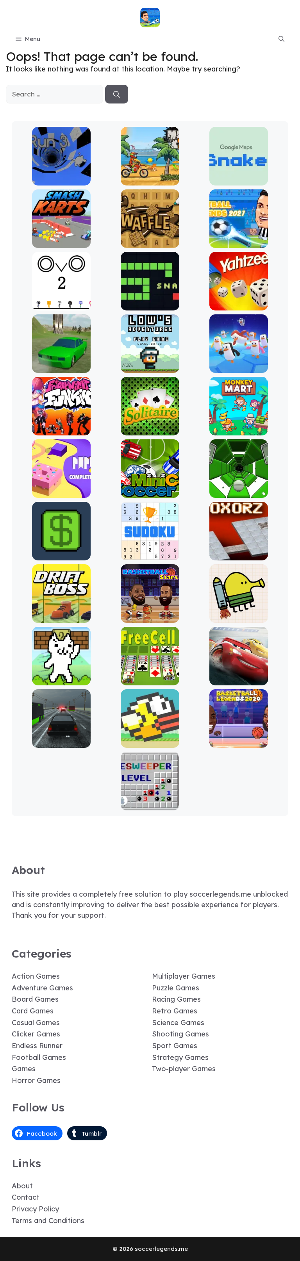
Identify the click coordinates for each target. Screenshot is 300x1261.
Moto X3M (150, 180)
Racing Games (176, 999)
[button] (281, 39)
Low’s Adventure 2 (150, 367)
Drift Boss (61, 617)
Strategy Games (180, 1057)
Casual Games (36, 1022)
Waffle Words (150, 242)
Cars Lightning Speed (238, 679)
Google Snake (239, 180)
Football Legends (239, 242)
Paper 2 (61, 492)
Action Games (36, 976)
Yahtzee (239, 305)
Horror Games (36, 1080)
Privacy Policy (35, 1208)
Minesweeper (150, 804)
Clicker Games (36, 1033)
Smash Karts (61, 242)
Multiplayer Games (183, 976)
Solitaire (150, 429)
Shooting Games (180, 1033)
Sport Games (174, 1045)
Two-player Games (184, 1068)
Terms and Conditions (48, 1220)
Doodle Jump (238, 617)
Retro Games (174, 1010)
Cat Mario (61, 679)
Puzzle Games (175, 987)
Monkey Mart (239, 429)
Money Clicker (61, 554)
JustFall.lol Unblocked (238, 367)
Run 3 (61, 180)
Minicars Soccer (150, 492)
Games (24, 1068)
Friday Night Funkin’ (61, 429)
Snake (150, 305)
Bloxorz (238, 554)
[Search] (116, 94)
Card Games (33, 1010)
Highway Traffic (61, 742)
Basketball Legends (239, 742)
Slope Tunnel (239, 492)
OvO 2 (61, 305)
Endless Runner (37, 1045)
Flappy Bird (150, 742)
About (22, 1185)
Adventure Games (42, 987)
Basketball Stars (150, 617)
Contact (25, 1197)
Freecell (150, 679)
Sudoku (150, 554)
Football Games (39, 1057)
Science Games (178, 1022)
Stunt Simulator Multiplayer (61, 364)
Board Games (35, 999)
